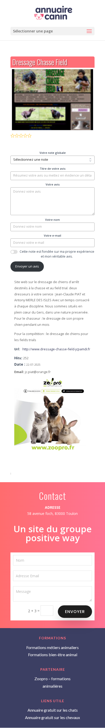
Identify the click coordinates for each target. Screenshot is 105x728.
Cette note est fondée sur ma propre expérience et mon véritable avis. (57, 254)
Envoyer (75, 612)
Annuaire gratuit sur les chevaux (52, 717)
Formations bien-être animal (52, 654)
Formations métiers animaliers (52, 647)
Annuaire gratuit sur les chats (53, 710)
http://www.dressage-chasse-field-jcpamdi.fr (56, 349)
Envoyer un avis (27, 266)
